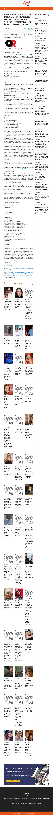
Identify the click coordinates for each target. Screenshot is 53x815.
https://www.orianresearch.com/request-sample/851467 (16, 68)
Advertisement (32, 803)
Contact (39, 803)
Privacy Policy (24, 803)
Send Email (9, 265)
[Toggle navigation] (4, 9)
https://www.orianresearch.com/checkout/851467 (15, 168)
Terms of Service (15, 803)
